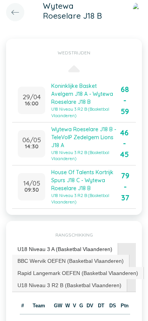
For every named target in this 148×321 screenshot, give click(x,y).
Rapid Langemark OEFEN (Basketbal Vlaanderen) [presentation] (77, 273)
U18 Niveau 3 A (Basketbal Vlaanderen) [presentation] (64, 249)
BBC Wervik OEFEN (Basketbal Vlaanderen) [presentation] (70, 261)
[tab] (65, 249)
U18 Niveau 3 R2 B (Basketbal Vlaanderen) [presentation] (69, 285)
